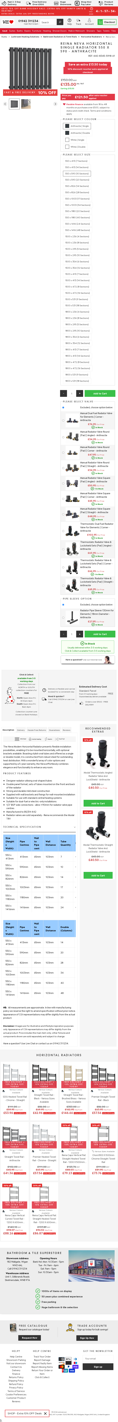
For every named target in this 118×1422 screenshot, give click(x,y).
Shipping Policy (16, 1380)
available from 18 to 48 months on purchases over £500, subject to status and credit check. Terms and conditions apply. (88, 109)
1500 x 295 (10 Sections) (77, 255)
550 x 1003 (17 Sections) (77, 198)
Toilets (106, 30)
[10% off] (98, 767)
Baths (20, 30)
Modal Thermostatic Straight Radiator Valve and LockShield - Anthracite (98, 848)
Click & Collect (42, 1377)
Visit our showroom (16, 1363)
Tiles (113, 30)
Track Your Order (42, 1356)
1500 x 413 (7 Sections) (76, 273)
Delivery (21, 729)
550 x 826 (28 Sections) (77, 192)
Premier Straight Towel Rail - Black (103, 1098)
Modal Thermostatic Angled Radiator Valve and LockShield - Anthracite (98, 776)
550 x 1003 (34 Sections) (77, 204)
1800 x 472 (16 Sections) (77, 368)
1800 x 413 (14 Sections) (77, 355)
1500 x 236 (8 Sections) (77, 242)
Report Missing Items (42, 1366)
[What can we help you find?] (51, 22)
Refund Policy (16, 1383)
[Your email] (98, 1358)
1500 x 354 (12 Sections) (77, 267)
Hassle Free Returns (37, 729)
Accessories (8, 36)
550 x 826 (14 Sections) (77, 185)
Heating (47, 30)
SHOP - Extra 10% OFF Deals (25, 1413)
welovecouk (62, 1412)
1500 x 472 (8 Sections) (77, 286)
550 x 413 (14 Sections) (76, 167)
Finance (16, 1373)
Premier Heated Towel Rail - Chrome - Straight (44, 1158)
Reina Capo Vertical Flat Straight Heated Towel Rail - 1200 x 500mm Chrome (74, 1158)
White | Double (78, 146)
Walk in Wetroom (76, 30)
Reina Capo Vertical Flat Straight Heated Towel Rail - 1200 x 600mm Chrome (44, 1219)
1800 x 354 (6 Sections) (77, 336)
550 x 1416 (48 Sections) (77, 229)
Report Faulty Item (42, 1363)
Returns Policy (16, 1377)
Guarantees (54, 729)
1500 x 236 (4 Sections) (77, 236)
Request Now (29, 1337)
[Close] (45, 1413)
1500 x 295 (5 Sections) (76, 248)
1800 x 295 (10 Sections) (77, 330)
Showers (91, 30)
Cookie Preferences (16, 1394)
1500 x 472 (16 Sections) (77, 292)
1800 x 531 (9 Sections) (76, 374)
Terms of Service (16, 1390)
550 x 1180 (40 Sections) (77, 217)
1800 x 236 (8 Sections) (77, 317)
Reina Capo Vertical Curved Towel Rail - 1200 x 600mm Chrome (15, 1219)
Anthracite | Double (80, 132)
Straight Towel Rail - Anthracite (15, 1158)
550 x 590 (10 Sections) (77, 173)
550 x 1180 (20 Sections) (77, 211)
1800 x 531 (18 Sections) (77, 380)
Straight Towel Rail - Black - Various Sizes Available (44, 1098)
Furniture (36, 30)
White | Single (77, 139)
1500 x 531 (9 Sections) (76, 299)
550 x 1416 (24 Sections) (77, 223)
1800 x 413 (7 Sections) (77, 349)
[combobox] (51, 22)
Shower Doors (59, 30)
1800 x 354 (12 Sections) (77, 343)
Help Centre (16, 1356)
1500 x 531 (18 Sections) (77, 305)
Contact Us (16, 1366)
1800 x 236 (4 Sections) (77, 311)
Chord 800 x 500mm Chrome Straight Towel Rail (103, 1158)
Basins (27, 30)
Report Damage (42, 1359)
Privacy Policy (16, 1387)
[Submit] (60, 22)
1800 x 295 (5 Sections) (77, 324)
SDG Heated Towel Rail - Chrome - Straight (15, 1098)
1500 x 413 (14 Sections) (77, 280)
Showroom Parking (16, 1359)
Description (8, 729)
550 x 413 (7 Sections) (76, 160)
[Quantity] (71, 393)
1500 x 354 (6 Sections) (77, 261)
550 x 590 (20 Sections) (77, 179)
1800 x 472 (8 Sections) (77, 361)
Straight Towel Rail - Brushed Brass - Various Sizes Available (74, 1098)
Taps (99, 30)
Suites (12, 30)
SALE (4, 30)
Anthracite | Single (80, 125)
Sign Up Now (87, 1337)
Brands (112, 36)
